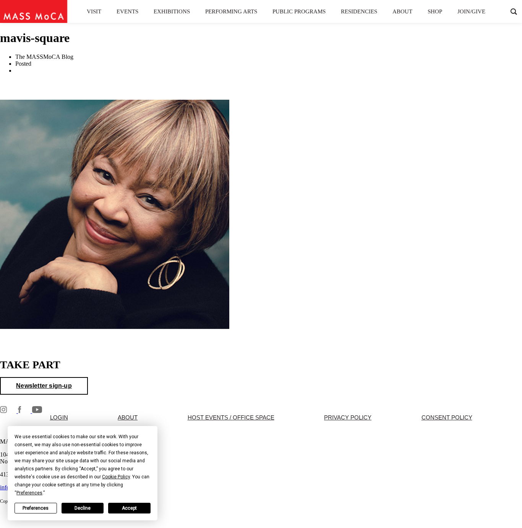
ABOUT (128, 418)
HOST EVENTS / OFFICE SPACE (231, 418)
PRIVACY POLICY (347, 418)
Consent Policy (446, 418)
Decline (83, 508)
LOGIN (59, 418)
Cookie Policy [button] (116, 476)
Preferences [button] (29, 493)
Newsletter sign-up (44, 385)
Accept (129, 508)
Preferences (36, 508)
